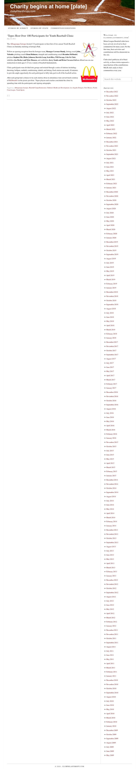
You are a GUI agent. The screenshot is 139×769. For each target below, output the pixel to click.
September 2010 (112, 692)
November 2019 (112, 246)
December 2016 (112, 392)
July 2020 (110, 212)
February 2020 (111, 233)
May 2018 (110, 321)
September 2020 (112, 204)
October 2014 (111, 488)
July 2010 (110, 701)
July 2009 (110, 747)
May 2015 (110, 459)
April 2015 (110, 463)
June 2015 (110, 454)
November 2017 (112, 346)
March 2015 (110, 467)
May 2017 (110, 371)
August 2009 (111, 742)
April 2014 (110, 513)
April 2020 (110, 225)
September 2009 (112, 738)
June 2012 (110, 605)
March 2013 (110, 567)
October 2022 (111, 100)
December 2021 (112, 141)
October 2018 (111, 300)
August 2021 (111, 158)
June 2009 (110, 751)
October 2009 (111, 734)
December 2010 (112, 680)
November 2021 (112, 146)
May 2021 (110, 171)
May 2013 (110, 559)
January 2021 (111, 187)
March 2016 (110, 429)
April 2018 (110, 325)
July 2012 (110, 601)
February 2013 (111, 571)
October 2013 (111, 538)
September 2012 (112, 592)
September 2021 (112, 154)
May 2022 (110, 121)
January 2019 (111, 288)
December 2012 (112, 580)
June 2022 (110, 116)
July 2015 (110, 450)
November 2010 (112, 684)
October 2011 (111, 638)
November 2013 (112, 534)
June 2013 (110, 555)
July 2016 (110, 413)
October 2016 (111, 400)
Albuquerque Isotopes (18, 44)
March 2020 (110, 229)
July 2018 (110, 313)
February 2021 (111, 183)
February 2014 (111, 521)
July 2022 (110, 112)
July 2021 (110, 162)
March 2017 (110, 379)
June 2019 (110, 267)
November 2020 (112, 196)
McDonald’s (13, 80)
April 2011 (110, 663)
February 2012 (111, 621)
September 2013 (112, 542)
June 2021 (110, 167)
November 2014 (112, 484)
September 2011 (112, 642)
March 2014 (110, 517)
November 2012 (112, 584)
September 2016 (112, 404)
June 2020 (110, 217)
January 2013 (111, 576)
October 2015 (111, 446)
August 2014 (111, 496)
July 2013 (110, 551)
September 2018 (112, 304)
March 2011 (110, 667)
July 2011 (110, 651)
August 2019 (111, 258)
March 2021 (110, 179)
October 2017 (111, 350)
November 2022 (112, 96)
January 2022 (111, 137)
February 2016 (111, 434)
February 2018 (111, 334)
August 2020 (111, 208)
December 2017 (112, 342)
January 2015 (111, 475)
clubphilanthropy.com (73, 766)
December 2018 (112, 292)
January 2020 (111, 237)
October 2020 (111, 200)
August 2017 (111, 358)
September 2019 (112, 254)
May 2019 (110, 271)
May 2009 (110, 755)
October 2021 (111, 150)
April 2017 (110, 375)
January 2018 (111, 338)
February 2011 (111, 671)
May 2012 (110, 609)
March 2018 (110, 329)
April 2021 (110, 175)
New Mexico (88, 88)
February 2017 (111, 384)
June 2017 (110, 367)
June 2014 (110, 505)
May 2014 (110, 509)
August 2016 (111, 409)
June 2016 (110, 417)
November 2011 (112, 634)
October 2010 (111, 688)
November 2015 (112, 442)
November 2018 (112, 296)
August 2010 (111, 697)
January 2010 (111, 726)
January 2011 (111, 676)
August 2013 (111, 546)
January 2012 (111, 626)
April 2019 (110, 275)
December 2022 (112, 91)
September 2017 (112, 354)
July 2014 (110, 500)
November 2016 (112, 396)
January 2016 (111, 438)
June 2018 (110, 317)
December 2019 (112, 242)
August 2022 (111, 108)
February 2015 (111, 471)
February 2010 (111, 722)
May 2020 (110, 221)
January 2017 (111, 388)
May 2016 (110, 421)
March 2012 (110, 617)
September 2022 (112, 104)
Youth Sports (20, 90)
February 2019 (111, 283)
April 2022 (110, 125)
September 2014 (112, 492)
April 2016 (110, 425)
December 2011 (112, 630)
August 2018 (111, 308)
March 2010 (110, 717)
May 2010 (110, 709)
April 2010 (110, 713)
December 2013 (112, 530)
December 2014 (112, 480)
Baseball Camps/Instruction (37, 88)
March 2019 (110, 279)
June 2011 (110, 655)
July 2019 (110, 263)
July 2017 (110, 363)
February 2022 (111, 133)
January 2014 (111, 525)
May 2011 (110, 659)
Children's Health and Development (58, 88)
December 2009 (112, 730)
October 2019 (111, 250)
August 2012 (111, 596)
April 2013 (110, 563)
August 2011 (111, 646)
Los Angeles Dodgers (76, 88)
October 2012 (111, 588)
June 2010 (110, 705)
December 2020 (112, 192)
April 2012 (110, 613)
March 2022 (110, 129)
